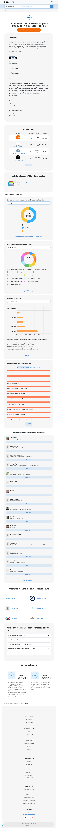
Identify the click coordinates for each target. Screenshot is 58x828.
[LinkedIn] (13, 58)
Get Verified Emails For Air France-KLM (29, 30)
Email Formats (17, 11)
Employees (27, 11)
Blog (29, 731)
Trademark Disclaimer (29, 780)
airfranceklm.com (14, 53)
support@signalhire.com (29, 814)
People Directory (29, 746)
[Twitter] (10, 58)
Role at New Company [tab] (35, 367)
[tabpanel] (29, 395)
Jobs (29, 752)
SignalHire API (29, 719)
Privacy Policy (29, 770)
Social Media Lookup (29, 797)
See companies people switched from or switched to (28, 236)
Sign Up (29, 423)
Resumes (29, 749)
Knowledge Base (29, 734)
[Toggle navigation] (52, 2)
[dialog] (2, 825)
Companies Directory (29, 743)
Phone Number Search (29, 800)
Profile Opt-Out (29, 772)
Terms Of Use (29, 764)
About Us (29, 761)
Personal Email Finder (29, 789)
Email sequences (29, 722)
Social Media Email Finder (29, 792)
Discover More (28, 290)
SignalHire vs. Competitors (29, 803)
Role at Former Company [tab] (23, 367)
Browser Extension (29, 716)
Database (29, 714)
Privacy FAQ (29, 767)
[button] (28, 165)
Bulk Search (29, 795)
